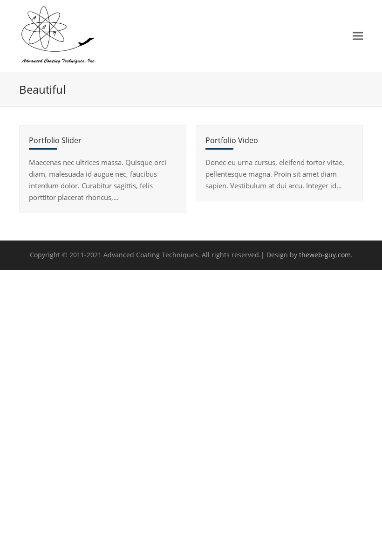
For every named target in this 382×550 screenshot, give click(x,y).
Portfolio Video (231, 140)
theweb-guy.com (325, 254)
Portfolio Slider (55, 140)
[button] (358, 36)
